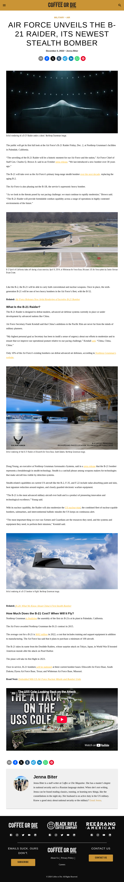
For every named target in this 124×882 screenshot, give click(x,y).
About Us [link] (55, 858)
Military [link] (59, 17)
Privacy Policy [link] (67, 858)
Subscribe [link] (23, 862)
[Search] (120, 5)
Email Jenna (95, 800)
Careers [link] (62, 864)
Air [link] (68, 17)
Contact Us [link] (101, 858)
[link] (62, 5)
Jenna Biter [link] (72, 51)
